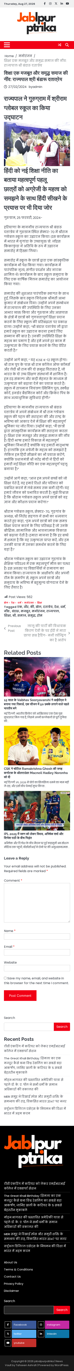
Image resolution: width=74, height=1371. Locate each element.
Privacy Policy (13, 1284)
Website (10, 962)
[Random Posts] (59, 45)
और (26, 607)
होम (39, 615)
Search (9, 1018)
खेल (6, 603)
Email (9, 946)
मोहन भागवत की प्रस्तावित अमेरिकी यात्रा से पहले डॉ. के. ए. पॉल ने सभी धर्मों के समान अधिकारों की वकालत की (33, 1084)
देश (12, 603)
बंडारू (15, 611)
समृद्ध (32, 615)
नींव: (7, 611)
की (32, 607)
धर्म (19, 603)
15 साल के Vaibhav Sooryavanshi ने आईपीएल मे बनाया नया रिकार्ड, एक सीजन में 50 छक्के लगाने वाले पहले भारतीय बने (36, 704)
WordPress (61, 1365)
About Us (10, 1262)
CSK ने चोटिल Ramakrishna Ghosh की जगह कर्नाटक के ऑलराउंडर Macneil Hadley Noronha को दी (36, 773)
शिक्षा (39, 603)
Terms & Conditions (18, 1269)
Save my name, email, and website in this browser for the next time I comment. (36, 980)
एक (19, 607)
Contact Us (12, 1276)
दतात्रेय (48, 607)
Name (10, 931)
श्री (14, 615)
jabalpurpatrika (44, 1361)
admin (37, 87)
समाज (21, 615)
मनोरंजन (29, 603)
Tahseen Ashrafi (26, 1365)
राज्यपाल (52, 611)
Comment (13, 880)
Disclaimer (11, 1291)
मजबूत (25, 611)
